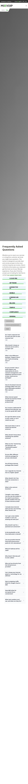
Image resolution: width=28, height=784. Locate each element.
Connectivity (13, 287)
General (12, 316)
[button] (26, 5)
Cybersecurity (13, 297)
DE (23, 1)
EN (18, 1)
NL (26, 1)
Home (3, 10)
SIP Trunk (12, 283)
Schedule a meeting (6, 1)
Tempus (12, 307)
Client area (17, 1)
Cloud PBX (13, 278)
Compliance (14, 312)
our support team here (14, 275)
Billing (12, 303)
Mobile (12, 293)
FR (20, 1)
